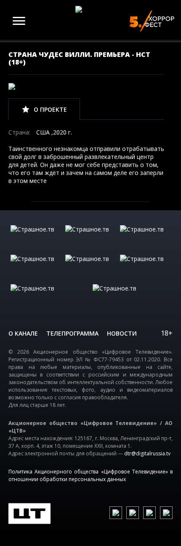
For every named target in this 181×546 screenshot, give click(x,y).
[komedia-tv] (90, 267)
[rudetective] (145, 267)
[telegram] (149, 512)
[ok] (132, 512)
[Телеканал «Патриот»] (131, 297)
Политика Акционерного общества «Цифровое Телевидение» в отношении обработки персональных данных (90, 475)
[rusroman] (49, 297)
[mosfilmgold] (35, 267)
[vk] (115, 512)
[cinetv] (35, 238)
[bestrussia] (90, 238)
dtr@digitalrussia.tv (147, 453)
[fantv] (145, 238)
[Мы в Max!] (166, 512)
